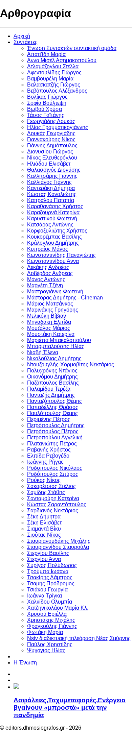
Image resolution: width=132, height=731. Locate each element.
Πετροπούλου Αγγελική (55, 437)
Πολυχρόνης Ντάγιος (52, 370)
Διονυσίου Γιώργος (50, 151)
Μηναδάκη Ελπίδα (49, 322)
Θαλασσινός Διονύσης (54, 170)
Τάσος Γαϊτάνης (45, 115)
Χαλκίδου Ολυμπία (49, 602)
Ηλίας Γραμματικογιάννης (57, 127)
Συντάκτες (26, 42)
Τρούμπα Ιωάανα (47, 571)
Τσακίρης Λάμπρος (49, 577)
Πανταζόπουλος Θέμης (54, 401)
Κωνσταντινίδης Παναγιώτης (61, 255)
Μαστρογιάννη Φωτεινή (55, 291)
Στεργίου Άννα (44, 559)
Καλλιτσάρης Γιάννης (52, 176)
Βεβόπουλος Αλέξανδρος (57, 91)
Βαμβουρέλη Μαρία (50, 78)
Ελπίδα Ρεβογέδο (48, 456)
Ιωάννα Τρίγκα (44, 596)
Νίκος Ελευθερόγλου (52, 158)
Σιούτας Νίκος (44, 535)
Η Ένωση (25, 662)
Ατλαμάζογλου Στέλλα (53, 66)
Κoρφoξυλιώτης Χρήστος (57, 231)
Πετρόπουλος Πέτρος (53, 431)
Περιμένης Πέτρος (48, 419)
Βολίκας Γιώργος (47, 97)
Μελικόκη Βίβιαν (46, 316)
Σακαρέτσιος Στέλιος (51, 486)
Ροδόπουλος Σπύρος (52, 474)
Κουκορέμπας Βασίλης (54, 237)
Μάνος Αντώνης (46, 279)
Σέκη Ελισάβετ (44, 523)
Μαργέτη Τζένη (45, 285)
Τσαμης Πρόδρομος (50, 583)
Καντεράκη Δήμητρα (51, 188)
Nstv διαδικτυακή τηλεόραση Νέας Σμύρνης (79, 638)
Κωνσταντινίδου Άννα (53, 261)
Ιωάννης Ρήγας (45, 462)
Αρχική (22, 36)
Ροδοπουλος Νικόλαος (54, 468)
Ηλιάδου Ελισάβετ (48, 164)
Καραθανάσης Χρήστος (55, 206)
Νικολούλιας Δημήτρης (54, 358)
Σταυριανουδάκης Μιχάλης (58, 541)
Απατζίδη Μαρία (46, 54)
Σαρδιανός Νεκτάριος (52, 510)
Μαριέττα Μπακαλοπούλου (59, 340)
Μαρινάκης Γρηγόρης (52, 310)
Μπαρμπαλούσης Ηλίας (55, 346)
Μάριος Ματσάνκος (50, 304)
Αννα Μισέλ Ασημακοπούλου (61, 60)
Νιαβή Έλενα (42, 352)
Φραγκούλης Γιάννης (52, 626)
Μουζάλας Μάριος (48, 328)
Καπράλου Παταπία (50, 200)
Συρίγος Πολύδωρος (52, 565)
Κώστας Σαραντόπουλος (56, 504)
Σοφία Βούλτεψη (46, 103)
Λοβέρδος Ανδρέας (50, 273)
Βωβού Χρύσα (44, 109)
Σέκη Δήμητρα (44, 516)
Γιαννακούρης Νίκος (51, 139)
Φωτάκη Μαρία (45, 632)
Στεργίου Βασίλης (48, 553)
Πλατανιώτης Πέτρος (52, 443)
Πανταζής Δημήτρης (51, 395)
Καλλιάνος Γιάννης (49, 182)
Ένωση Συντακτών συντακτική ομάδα (71, 48)
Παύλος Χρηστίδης (49, 644)
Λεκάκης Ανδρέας (48, 267)
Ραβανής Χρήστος (49, 450)
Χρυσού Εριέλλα (47, 614)
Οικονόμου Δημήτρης (52, 377)
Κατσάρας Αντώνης (50, 224)
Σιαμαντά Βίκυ (44, 529)
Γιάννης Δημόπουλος (52, 145)
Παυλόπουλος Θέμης (52, 413)
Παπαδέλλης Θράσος (52, 407)
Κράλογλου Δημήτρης (53, 243)
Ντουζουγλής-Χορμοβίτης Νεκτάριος (70, 364)
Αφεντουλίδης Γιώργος (54, 72)
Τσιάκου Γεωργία (47, 589)
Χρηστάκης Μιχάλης (51, 620)
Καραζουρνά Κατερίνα (53, 212)
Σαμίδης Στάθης (46, 492)
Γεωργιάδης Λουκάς (51, 121)
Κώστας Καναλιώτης (51, 194)
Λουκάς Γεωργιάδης (51, 133)
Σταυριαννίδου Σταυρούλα (58, 547)
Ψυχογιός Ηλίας (46, 650)
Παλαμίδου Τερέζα (48, 389)
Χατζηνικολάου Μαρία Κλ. (57, 608)
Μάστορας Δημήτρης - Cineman (65, 297)
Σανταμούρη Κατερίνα (53, 498)
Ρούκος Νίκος (44, 480)
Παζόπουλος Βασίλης (53, 383)
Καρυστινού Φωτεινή (52, 218)
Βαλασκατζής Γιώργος (53, 85)
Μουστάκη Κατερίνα (50, 334)
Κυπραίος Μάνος (47, 249)
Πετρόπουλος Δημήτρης (56, 425)
